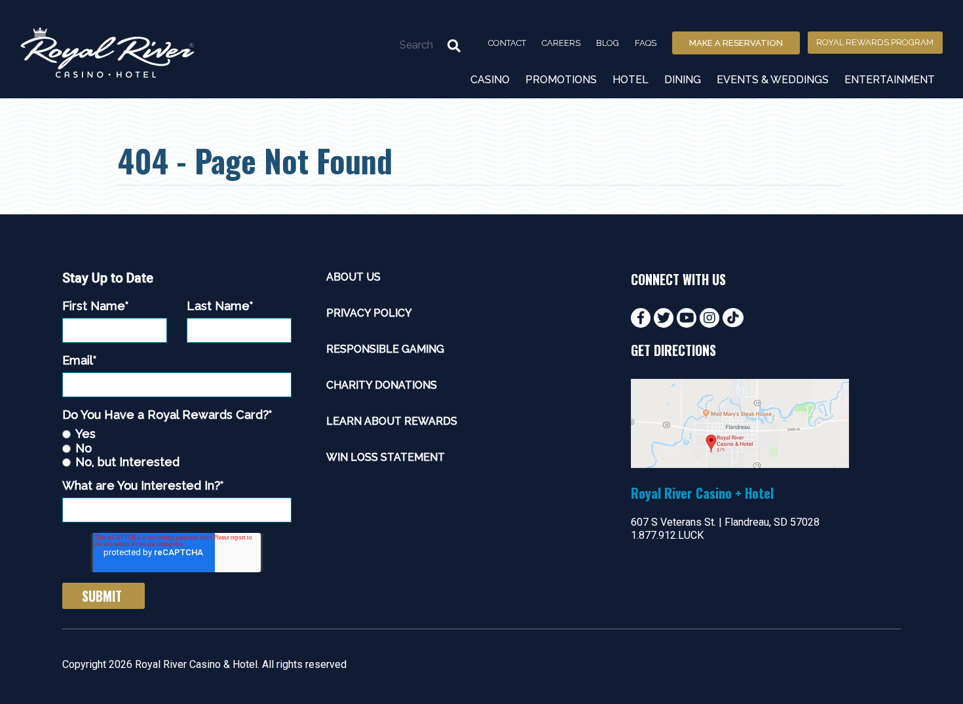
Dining (682, 79)
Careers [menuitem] (561, 43)
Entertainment (889, 79)
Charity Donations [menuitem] (381, 385)
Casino (490, 79)
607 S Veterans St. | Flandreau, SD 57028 (725, 522)
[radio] (177, 433)
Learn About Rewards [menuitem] (391, 421)
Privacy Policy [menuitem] (369, 313)
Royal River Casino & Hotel (196, 664)
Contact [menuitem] (507, 43)
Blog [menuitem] (607, 43)
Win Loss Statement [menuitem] (385, 457)
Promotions (561, 79)
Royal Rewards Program (875, 42)
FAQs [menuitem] (645, 43)
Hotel (631, 79)
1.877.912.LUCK (667, 535)
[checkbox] (177, 448)
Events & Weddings (773, 79)
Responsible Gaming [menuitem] (385, 349)
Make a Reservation (736, 43)
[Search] (454, 44)
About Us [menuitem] (353, 277)
